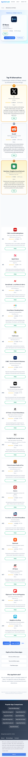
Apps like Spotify (20, 712)
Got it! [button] (14, 754)
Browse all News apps (14, 656)
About (18, 1)
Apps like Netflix (20, 715)
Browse (13, 1)
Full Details (20, 37)
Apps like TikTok (8, 715)
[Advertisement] (14, 58)
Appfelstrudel (5, 2)
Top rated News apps (14, 661)
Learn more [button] (5, 750)
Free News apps (14, 665)
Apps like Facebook (8, 723)
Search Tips (23, 1)
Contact (17, 738)
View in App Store (9, 37)
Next (23, 643)
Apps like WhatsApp (14, 708)
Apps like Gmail (14, 726)
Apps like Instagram (8, 712)
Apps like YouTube (20, 719)
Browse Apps (9, 738)
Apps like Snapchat (8, 719)
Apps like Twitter (20, 723)
